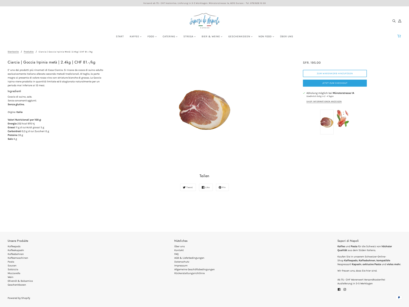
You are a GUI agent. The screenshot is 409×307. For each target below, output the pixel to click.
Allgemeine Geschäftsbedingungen (194, 269)
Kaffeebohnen (16, 254)
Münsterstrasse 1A (343, 92)
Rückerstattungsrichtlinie (189, 273)
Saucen (12, 265)
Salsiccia (13, 269)
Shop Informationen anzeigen (324, 101)
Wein (10, 277)
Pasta (11, 261)
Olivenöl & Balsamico (20, 280)
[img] (394, 21)
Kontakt (179, 250)
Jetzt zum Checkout (334, 83)
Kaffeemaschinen (18, 257)
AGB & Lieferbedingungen (189, 257)
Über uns (179, 246)
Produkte (29, 52)
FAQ (176, 254)
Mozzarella (14, 273)
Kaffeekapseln (16, 250)
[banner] (204, 20)
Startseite (13, 52)
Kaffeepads (14, 246)
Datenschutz (181, 261)
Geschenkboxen (17, 284)
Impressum (181, 265)
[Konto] (400, 21)
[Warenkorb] (399, 36)
